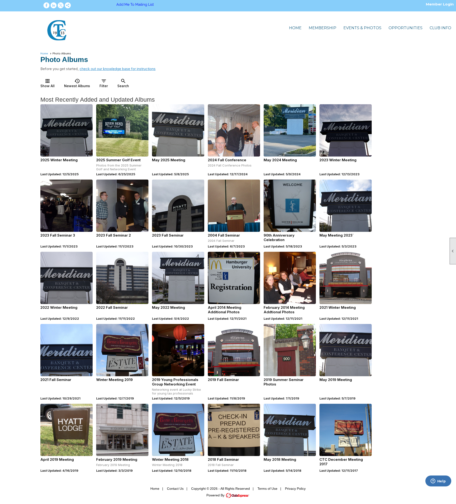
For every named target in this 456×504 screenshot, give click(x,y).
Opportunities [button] (406, 28)
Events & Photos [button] (362, 28)
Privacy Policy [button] (295, 488)
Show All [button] (47, 83)
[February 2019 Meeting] (122, 430)
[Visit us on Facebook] (46, 5)
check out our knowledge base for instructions (118, 69)
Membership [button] (322, 28)
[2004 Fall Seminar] (234, 206)
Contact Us (175, 488)
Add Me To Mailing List (135, 4)
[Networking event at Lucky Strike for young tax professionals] (178, 350)
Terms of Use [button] (267, 488)
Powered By (215, 495)
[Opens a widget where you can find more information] (438, 481)
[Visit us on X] (61, 5)
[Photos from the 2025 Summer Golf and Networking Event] (122, 130)
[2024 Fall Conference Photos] (234, 130)
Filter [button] (104, 83)
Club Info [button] (440, 28)
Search (123, 83)
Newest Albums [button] (77, 83)
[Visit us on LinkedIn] (54, 5)
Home (295, 28)
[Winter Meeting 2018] (178, 430)
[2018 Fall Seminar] (234, 430)
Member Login (440, 4)
